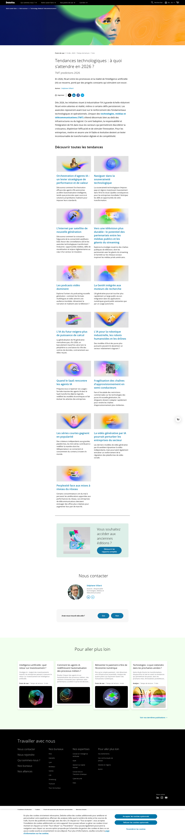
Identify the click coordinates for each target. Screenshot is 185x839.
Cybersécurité (77, 779)
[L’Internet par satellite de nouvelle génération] (74, 216)
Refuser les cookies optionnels (136, 822)
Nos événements (104, 754)
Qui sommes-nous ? (28, 3)
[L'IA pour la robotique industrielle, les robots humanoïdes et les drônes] (111, 320)
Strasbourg (52, 779)
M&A (74, 783)
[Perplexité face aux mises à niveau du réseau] (74, 474)
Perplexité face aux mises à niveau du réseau (73, 487)
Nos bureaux (25, 765)
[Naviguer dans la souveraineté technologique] (111, 164)
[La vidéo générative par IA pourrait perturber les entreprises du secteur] (111, 421)
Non (117, 616)
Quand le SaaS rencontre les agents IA (72, 382)
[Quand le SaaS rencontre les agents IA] (74, 369)
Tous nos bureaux (55, 788)
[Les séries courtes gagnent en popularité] (74, 421)
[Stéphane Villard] (75, 592)
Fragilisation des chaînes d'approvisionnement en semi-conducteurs (109, 384)
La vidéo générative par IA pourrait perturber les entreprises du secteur (110, 436)
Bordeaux (52, 767)
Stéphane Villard (67, 88)
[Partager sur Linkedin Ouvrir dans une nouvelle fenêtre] (74, 95)
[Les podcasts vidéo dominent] (74, 273)
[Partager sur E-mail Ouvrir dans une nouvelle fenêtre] (82, 95)
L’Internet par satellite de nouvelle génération (72, 230)
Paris (50, 754)
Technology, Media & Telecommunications (43, 8)
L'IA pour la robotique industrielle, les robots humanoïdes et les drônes (110, 335)
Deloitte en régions (104, 765)
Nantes (51, 771)
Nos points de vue (67, 3)
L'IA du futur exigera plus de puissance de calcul (72, 333)
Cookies (37, 810)
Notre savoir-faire (47, 3)
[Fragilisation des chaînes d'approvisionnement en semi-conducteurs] (111, 369)
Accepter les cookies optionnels (136, 816)
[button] (157, 2)
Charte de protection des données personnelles (58, 810)
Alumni (100, 769)
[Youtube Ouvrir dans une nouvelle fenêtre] (166, 798)
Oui (103, 616)
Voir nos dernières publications (152, 717)
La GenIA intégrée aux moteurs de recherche (107, 287)
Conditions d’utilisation (25, 810)
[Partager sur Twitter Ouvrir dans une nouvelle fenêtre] (69, 95)
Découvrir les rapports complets (109, 550)
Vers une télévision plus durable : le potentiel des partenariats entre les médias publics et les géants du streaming (109, 235)
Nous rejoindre (26, 754)
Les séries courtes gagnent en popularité (73, 434)
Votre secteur (23, 8)
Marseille (52, 758)
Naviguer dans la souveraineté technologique (104, 179)
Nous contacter (26, 749)
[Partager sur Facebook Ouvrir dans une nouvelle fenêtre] (78, 95)
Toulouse (52, 784)
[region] (92, 824)
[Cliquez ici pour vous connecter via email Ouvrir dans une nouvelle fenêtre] (92, 597)
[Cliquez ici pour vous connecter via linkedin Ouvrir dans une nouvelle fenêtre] (88, 597)
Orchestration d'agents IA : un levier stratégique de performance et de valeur (73, 179)
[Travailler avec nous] (177, 2)
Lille (50, 775)
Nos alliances (25, 771)
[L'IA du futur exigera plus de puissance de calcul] (74, 320)
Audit (74, 761)
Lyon (50, 762)
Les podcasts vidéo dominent (68, 287)
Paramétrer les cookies (135, 829)
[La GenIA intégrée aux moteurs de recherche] (111, 273)
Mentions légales (81, 810)
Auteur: (58, 88)
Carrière (83, 3)
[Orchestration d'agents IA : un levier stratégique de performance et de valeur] (74, 164)
